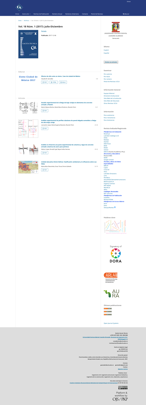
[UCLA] (116, 27)
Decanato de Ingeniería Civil (119, 337)
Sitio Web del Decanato (111, 101)
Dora (105, 205)
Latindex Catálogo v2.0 (111, 136)
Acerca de (25, 14)
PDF (45, 82)
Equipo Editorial (109, 93)
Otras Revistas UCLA (110, 103)
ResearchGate (108, 199)
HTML (54, 82)
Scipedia (106, 197)
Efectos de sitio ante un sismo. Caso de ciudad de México (60, 76)
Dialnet (106, 142)
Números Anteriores (72, 14)
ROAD (106, 148)
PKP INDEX (107, 185)
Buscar (126, 14)
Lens (105, 176)
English (106, 50)
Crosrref (106, 170)
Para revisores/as (109, 118)
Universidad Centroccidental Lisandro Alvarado (96, 337)
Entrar (129, 1)
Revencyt (107, 134)
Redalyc (106, 140)
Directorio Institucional (111, 96)
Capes (106, 168)
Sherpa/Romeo (109, 207)
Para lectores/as (109, 120)
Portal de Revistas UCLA (111, 81)
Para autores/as (109, 115)
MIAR (105, 158)
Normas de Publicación (41, 14)
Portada (43, 31)
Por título (107, 76)
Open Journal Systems (111, 323)
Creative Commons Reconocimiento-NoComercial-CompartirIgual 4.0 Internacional (94, 383)
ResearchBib (108, 156)
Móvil (63, 82)
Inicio (17, 14)
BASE (105, 146)
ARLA (105, 189)
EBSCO (106, 152)
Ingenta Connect (109, 183)
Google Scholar (109, 160)
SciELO (106, 150)
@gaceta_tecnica (123, 369)
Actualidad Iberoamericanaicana (115, 179)
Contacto (85, 14)
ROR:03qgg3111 (122, 339)
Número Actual (57, 14)
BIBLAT (106, 166)
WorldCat (107, 187)
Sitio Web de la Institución (112, 98)
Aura (105, 203)
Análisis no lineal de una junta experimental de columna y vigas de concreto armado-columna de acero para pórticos (67, 146)
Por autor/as (108, 74)
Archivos (26, 20)
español (106, 53)
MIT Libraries (108, 193)
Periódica (107, 178)
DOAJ (105, 138)
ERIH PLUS (107, 144)
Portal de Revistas (97, 14)
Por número (108, 79)
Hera (105, 172)
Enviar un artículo (111, 62)
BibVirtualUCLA (109, 181)
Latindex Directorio (110, 174)
